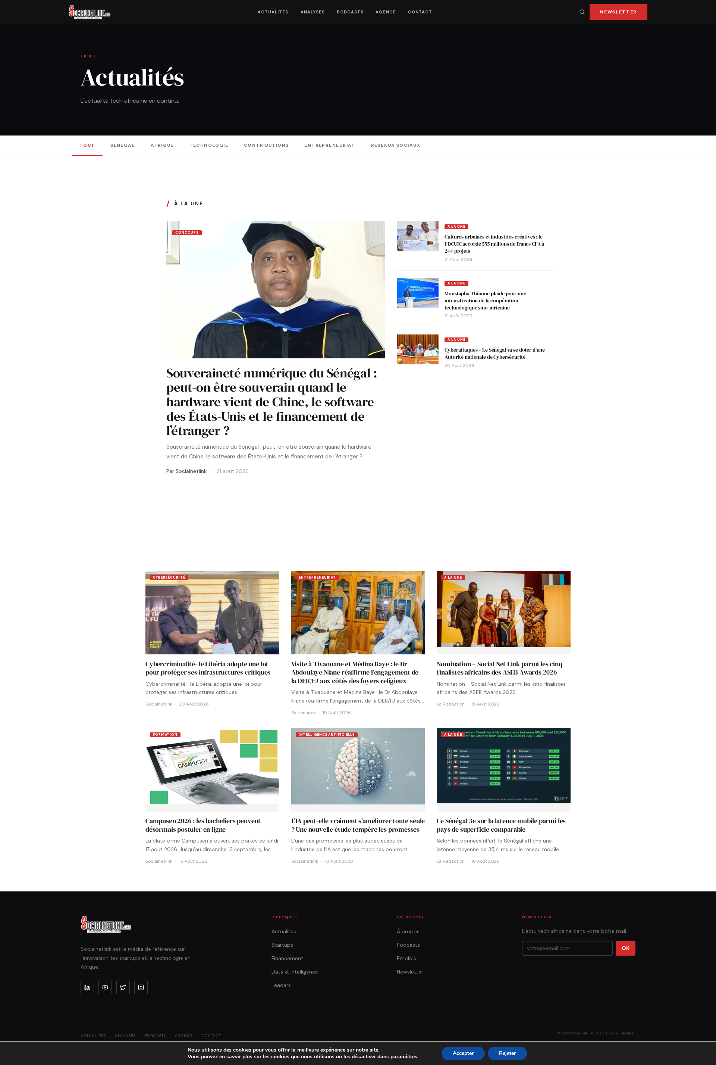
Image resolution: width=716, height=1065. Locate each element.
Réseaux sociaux (396, 145)
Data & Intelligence (294, 971)
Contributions (266, 145)
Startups (282, 944)
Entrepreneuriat (329, 145)
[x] (123, 987)
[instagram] (141, 987)
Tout (87, 145)
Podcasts (350, 12)
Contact (420, 12)
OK (625, 948)
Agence (386, 12)
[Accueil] (90, 11)
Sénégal (122, 145)
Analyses (313, 12)
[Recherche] (582, 12)
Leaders (281, 985)
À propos (408, 931)
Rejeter (507, 1053)
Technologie (209, 145)
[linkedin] (87, 987)
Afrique (162, 145)
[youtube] (105, 987)
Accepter (463, 1053)
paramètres (403, 1056)
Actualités (273, 12)
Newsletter (618, 12)
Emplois (406, 958)
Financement (287, 958)
